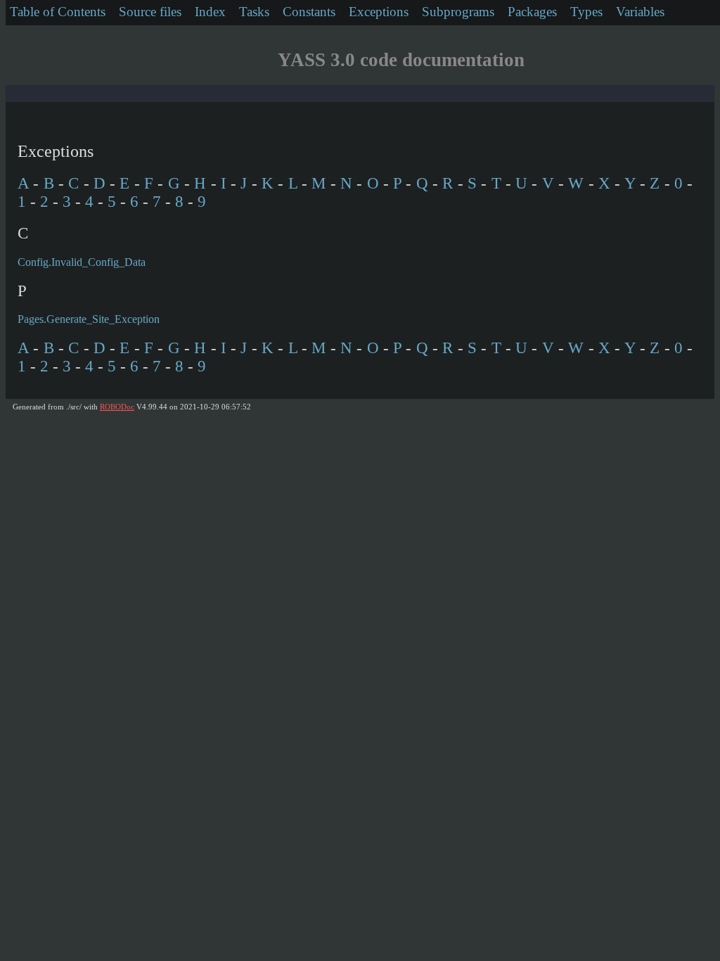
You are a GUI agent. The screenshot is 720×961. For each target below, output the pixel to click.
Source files (150, 11)
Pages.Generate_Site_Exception (89, 319)
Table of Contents (57, 11)
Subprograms (458, 11)
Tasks (254, 11)
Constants (309, 11)
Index (210, 11)
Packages (532, 11)
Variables (640, 11)
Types (586, 11)
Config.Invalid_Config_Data (82, 262)
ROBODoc (117, 406)
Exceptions (379, 11)
